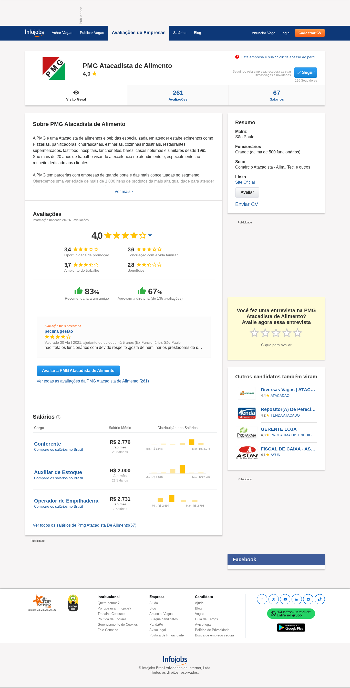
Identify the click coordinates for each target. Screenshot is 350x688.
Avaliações (178, 95)
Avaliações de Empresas (139, 32)
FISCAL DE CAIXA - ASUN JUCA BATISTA (289, 448)
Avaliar (247, 192)
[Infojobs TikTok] (320, 599)
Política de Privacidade (166, 635)
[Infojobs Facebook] (262, 599)
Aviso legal (157, 630)
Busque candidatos (163, 619)
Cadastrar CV (309, 33)
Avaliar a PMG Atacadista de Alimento (78, 370)
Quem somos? (108, 603)
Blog (197, 33)
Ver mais (123, 191)
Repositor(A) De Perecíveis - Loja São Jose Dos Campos (289, 409)
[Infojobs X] (274, 599)
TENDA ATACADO (285, 415)
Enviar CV (246, 204)
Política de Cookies (112, 619)
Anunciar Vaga (263, 33)
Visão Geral (76, 99)
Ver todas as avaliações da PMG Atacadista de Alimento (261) (93, 381)
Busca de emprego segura (214, 635)
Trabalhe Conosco (111, 614)
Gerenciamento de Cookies (118, 624)
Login (285, 33)
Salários (179, 33)
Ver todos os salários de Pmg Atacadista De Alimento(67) (84, 525)
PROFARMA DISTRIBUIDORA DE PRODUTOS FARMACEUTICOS (293, 435)
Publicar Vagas (92, 33)
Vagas (199, 614)
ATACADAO (280, 396)
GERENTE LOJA (279, 429)
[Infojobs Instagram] (308, 599)
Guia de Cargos (206, 619)
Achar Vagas (62, 33)
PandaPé (156, 624)
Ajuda (153, 603)
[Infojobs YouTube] (285, 599)
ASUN (275, 455)
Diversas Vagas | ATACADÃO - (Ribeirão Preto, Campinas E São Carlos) (289, 389)
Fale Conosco (108, 630)
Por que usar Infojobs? (114, 608)
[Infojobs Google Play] (291, 627)
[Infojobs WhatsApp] (291, 613)
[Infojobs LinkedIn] (297, 599)
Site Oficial (245, 182)
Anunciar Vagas (161, 614)
